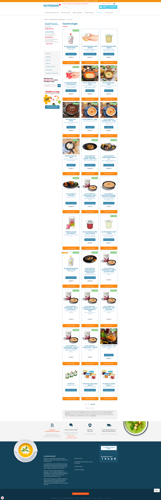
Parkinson (48, 63)
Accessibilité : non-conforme (86, 498)
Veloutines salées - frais (109, 83)
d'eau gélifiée (86, 1)
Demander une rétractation (80, 493)
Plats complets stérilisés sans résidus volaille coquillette (90, 270)
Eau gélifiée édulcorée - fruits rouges (90, 232)
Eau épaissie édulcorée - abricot (90, 47)
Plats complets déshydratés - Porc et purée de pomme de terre (90, 308)
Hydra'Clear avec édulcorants (71, 232)
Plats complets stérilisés (71, 194)
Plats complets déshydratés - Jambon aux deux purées (109, 270)
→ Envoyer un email (71, 437)
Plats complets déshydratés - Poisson (90, 346)
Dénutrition (48, 53)
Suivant (92, 404)
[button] (2, 497)
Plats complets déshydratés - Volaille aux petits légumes (71, 347)
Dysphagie (48, 56)
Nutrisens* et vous (78, 458)
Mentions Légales (53, 498)
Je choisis (14, 493)
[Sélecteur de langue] (115, 4)
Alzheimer (48, 60)
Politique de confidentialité (67, 498)
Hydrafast (71, 384)
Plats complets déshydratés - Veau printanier (109, 308)
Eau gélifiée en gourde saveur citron (71, 269)
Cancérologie (49, 70)
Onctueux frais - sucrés (71, 120)
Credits (94, 498)
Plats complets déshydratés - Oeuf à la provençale (71, 308)
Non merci (6, 493)
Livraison (76, 498)
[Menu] (159, 489)
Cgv (60, 498)
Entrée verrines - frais (109, 346)
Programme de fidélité (79, 469)
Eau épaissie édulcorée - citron (108, 232)
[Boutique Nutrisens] (52, 6)
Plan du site (100, 498)
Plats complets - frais (90, 119)
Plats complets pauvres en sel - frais (109, 120)
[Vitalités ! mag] (52, 99)
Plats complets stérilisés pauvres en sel (109, 157)
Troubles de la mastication (52, 73)
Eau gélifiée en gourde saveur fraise (71, 47)
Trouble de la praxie (50, 66)
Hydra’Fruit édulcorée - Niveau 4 (90, 384)
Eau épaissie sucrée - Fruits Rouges (71, 83)
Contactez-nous (107, 498)
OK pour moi (23, 493)
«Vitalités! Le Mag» (78, 466)
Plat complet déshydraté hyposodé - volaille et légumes (108, 195)
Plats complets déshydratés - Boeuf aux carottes (90, 195)
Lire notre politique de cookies (7, 489)
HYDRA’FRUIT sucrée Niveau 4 (109, 384)
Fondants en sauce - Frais (71, 156)
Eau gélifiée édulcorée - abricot (109, 47)
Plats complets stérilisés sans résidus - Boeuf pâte (89, 157)
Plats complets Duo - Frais (90, 83)
